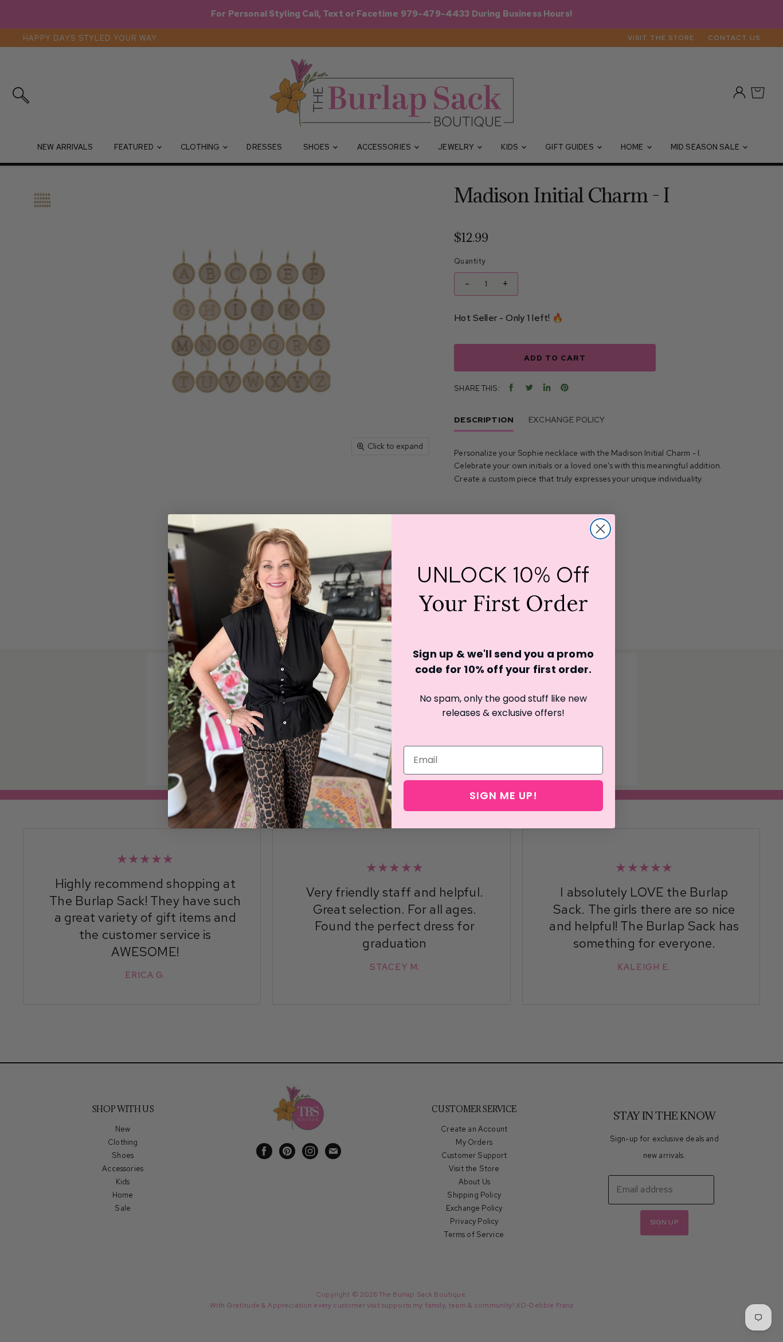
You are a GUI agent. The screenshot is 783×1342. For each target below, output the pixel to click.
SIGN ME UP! (503, 795)
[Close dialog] (600, 529)
